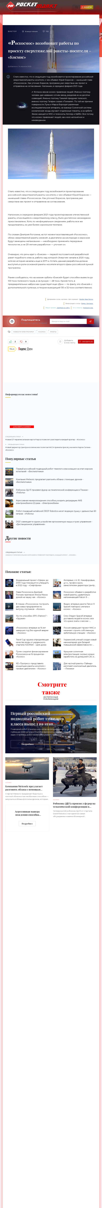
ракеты (53, 332)
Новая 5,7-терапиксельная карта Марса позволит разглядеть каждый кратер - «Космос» (45, 438)
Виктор (12, 31)
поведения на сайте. (63, 308)
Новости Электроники (23, 332)
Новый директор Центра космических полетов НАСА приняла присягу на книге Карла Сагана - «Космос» (48, 447)
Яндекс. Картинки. (87, 303)
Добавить (69, 341)
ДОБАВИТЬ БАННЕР (22, 427)
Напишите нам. (88, 308)
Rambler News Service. (86, 299)
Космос (42, 332)
